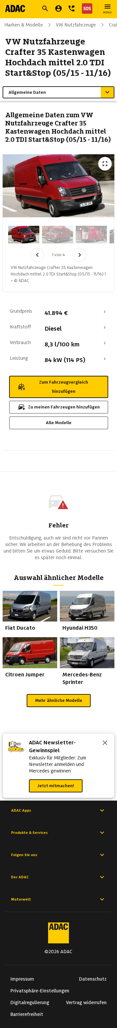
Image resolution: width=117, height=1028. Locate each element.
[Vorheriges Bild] (37, 255)
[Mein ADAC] (58, 8)
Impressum (22, 979)
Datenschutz (93, 979)
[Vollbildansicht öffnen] (105, 164)
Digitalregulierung (29, 1002)
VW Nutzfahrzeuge (76, 25)
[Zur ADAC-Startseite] (15, 8)
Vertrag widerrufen (86, 1002)
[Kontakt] (71, 8)
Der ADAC (20, 877)
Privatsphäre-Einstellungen (39, 991)
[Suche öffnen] (45, 8)
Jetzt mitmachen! (55, 785)
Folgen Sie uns (24, 855)
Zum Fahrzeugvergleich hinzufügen (63, 386)
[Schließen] (105, 743)
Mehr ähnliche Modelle (58, 700)
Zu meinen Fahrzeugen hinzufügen (64, 407)
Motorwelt (21, 899)
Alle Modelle (59, 422)
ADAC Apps (21, 810)
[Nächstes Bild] (79, 255)
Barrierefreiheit (26, 1014)
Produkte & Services (29, 832)
